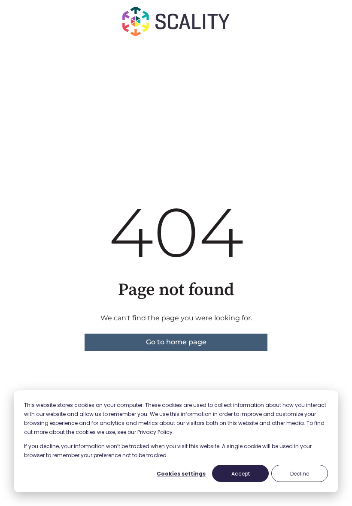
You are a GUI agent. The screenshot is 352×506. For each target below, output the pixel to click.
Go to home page (176, 342)
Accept (240, 473)
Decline (299, 473)
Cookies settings (181, 473)
